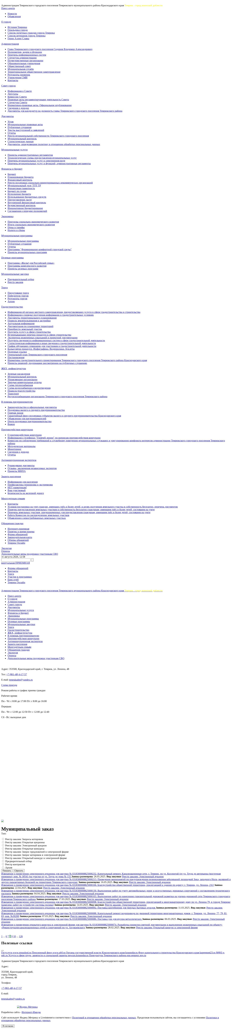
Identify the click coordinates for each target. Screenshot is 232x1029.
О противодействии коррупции (25, 435)
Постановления (16, 357)
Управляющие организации (22, 379)
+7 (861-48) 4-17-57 (16, 674)
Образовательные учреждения (24, 63)
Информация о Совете (20, 91)
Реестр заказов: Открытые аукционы (25, 842)
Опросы (5, 551)
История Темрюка (17, 27)
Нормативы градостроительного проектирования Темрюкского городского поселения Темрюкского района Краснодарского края (77, 360)
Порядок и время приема (21, 531)
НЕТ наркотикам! (17, 487)
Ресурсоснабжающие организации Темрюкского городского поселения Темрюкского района (57, 396)
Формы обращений (18, 568)
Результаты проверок (19, 74)
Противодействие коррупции (17, 429)
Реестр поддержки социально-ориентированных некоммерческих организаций (50, 182)
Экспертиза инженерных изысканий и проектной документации (42, 337)
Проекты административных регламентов (30, 155)
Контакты (13, 80)
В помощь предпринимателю (17, 402)
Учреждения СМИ (17, 77)
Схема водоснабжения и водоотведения (29, 388)
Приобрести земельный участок (25, 329)
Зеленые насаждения (19, 373)
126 (21, 936)
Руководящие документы (21, 465)
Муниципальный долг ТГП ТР (24, 185)
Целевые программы (12, 257)
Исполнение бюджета (19, 194)
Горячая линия (15, 413)
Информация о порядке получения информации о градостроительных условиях (51, 315)
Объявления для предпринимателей (27, 418)
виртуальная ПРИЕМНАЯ (15, 563)
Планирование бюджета (20, 177)
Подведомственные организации (25, 60)
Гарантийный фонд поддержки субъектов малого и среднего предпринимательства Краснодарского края (64, 415)
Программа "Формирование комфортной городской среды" (40, 249)
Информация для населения (23, 481)
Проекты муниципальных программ (27, 252)
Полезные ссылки (17, 351)
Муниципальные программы (17, 235)
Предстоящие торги (18, 293)
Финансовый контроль (20, 180)
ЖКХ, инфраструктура (13, 368)
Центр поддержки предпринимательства (29, 421)
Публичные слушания (19, 127)
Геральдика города (18, 30)
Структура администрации (22, 57)
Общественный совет (19, 66)
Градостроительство (12, 306)
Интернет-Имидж (31, 1012)
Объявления (14, 16)
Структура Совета (17, 102)
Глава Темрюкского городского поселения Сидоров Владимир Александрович (50, 49)
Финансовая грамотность (21, 188)
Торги (4, 287)
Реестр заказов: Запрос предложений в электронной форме (37, 851)
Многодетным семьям (13, 498)
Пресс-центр (8, 8)
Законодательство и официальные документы (32, 407)
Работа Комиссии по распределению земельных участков (38, 515)
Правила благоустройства (21, 390)
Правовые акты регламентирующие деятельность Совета (38, 99)
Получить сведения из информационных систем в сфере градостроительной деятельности (56, 340)
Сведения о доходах (18, 108)
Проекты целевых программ (23, 268)
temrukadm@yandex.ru (21, 679)
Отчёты (12, 454)
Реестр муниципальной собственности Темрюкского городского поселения (48, 135)
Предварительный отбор (21, 279)
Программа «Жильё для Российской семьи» (31, 263)
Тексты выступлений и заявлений (26, 130)
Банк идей (13, 579)
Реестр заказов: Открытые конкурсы (24, 848)
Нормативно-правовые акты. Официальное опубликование (40, 105)
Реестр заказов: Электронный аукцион (26, 845)
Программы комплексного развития (27, 265)
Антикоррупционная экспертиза (18, 460)
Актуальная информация (21, 323)
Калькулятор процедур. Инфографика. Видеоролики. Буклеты (41, 349)
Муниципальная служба (21, 69)
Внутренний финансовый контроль (27, 202)
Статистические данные (21, 141)
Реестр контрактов (15, 864)
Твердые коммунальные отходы (25, 382)
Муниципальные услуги (14, 149)
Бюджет (12, 174)
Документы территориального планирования (32, 317)
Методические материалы (22, 446)
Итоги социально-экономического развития (31, 224)
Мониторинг (14, 449)
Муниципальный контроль (22, 138)
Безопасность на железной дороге (26, 493)
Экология (6, 548)
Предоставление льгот (20, 199)
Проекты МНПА (17, 471)
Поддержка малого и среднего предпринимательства (36, 410)
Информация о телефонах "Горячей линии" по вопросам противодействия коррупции (54, 437)
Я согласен (8, 1026)
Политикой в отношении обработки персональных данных (104, 1017)
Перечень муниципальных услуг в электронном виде (36, 160)
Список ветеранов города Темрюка (26, 35)
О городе (6, 21)
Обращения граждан (12, 523)
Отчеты (12, 133)
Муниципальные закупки (15, 274)
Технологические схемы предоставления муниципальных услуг (42, 157)
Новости (12, 13)
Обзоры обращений (18, 540)
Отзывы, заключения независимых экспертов (32, 468)
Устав (11, 121)
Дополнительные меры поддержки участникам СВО (29, 554)
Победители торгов (18, 295)
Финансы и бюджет (11, 169)
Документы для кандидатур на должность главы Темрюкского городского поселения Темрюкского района (65, 111)
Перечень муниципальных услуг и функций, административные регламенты (49, 163)
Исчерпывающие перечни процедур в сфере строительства (39, 334)
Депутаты (13, 94)
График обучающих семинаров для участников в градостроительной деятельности (52, 346)
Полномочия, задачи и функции (25, 52)
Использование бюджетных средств (27, 197)
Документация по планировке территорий (30, 326)
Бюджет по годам (17, 191)
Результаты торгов (17, 298)
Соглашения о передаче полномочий (27, 211)
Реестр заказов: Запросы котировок (24, 839)
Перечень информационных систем (27, 55)
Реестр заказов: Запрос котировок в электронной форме (35, 855)
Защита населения (11, 476)
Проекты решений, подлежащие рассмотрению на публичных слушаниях (47, 363)
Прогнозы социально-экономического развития (33, 221)
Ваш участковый (17, 490)
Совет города (8, 85)
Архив (11, 301)
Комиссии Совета (17, 96)
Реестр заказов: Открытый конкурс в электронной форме (36, 858)
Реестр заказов (15, 282)
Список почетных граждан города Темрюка (31, 32)
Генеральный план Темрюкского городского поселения (37, 354)
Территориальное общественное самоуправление (34, 72)
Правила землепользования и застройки (29, 320)
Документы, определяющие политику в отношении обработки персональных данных (54, 144)
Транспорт (13, 393)
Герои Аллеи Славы (18, 38)
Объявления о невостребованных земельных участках (37, 518)
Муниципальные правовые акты (25, 124)
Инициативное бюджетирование (25, 208)
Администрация (10, 44)
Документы (7, 116)
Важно (11, 424)
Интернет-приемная (18, 528)
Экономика (7, 216)
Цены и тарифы (16, 227)
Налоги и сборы (16, 230)
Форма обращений (18, 534)
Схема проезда (9, 685)
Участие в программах (20, 576)
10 (14, 936)
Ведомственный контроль (22, 205)
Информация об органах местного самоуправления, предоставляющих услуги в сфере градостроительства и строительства (74, 312)
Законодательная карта (20, 537)
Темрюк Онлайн (16, 543)
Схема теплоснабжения (20, 385)
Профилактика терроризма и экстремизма (30, 484)
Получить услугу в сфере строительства (29, 332)
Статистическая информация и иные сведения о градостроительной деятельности (52, 343)
